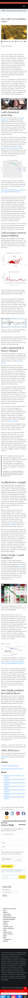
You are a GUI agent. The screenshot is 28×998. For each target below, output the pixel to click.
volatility (5, 941)
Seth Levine (19, 41)
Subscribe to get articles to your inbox (14, 991)
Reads (4, 937)
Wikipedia (17, 191)
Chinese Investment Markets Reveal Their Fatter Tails (13, 822)
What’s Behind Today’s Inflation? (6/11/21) (12, 768)
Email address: (6, 889)
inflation (3, 362)
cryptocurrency (7, 916)
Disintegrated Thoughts (9, 917)
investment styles (8, 926)
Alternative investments (9, 908)
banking (5, 912)
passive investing (7, 934)
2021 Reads (22, 824)
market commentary (8, 928)
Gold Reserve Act (13, 148)
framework (6, 921)
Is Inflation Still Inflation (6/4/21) (10, 765)
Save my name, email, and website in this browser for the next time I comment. (12, 853)
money (18, 360)
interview (5, 925)
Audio (4, 910)
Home (3, 10)
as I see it (13, 522)
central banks (6, 914)
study (20, 566)
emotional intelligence (9, 919)
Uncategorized (7, 939)
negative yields (7, 932)
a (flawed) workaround (12, 421)
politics (5, 935)
